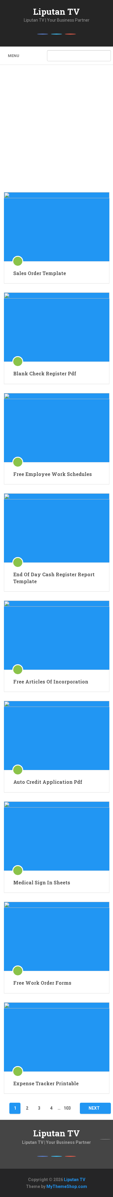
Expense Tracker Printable (46, 1083)
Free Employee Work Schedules (52, 474)
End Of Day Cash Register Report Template (54, 577)
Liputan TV (56, 11)
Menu (13, 55)
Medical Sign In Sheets (41, 882)
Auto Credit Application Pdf (47, 782)
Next (94, 1108)
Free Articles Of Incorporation (50, 681)
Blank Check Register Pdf (44, 373)
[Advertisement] (56, 133)
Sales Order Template (39, 273)
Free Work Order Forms (42, 983)
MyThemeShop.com (66, 1186)
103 (67, 1108)
